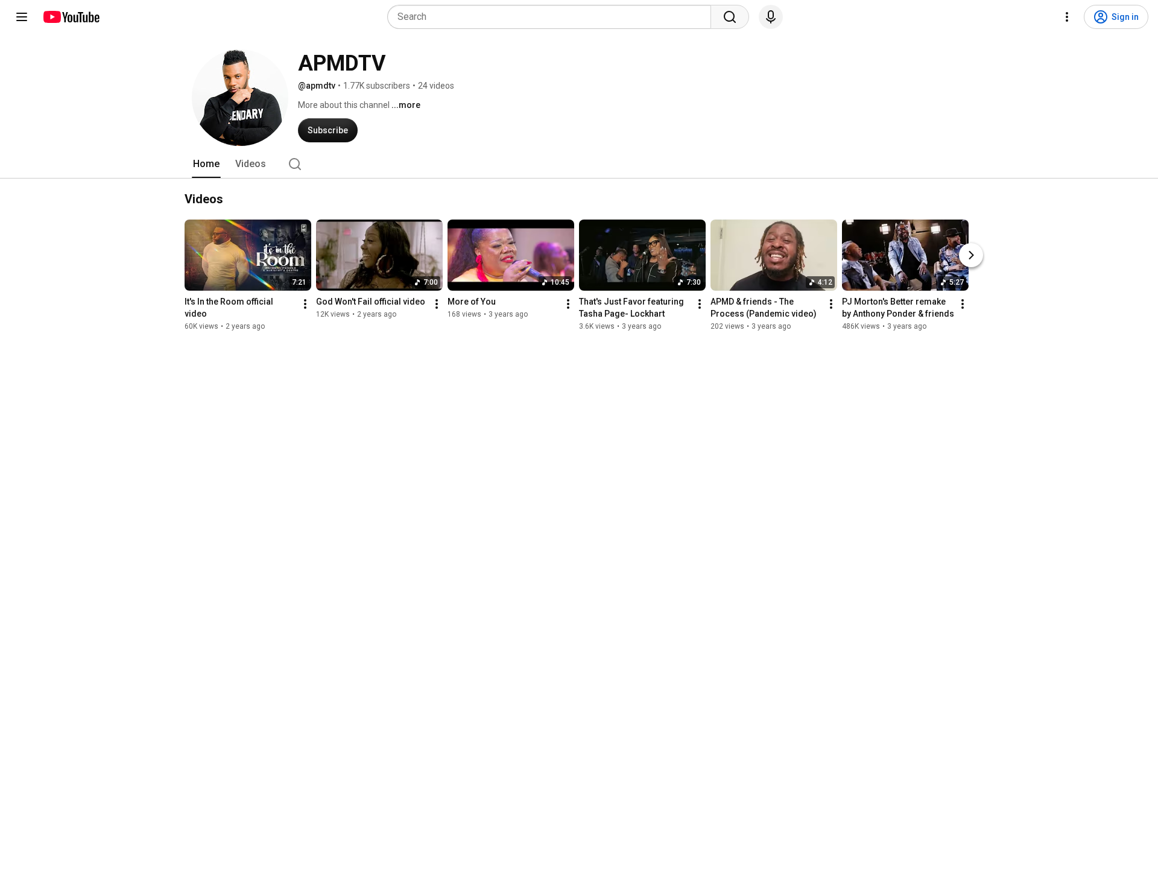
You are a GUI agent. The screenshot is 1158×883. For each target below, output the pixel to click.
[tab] (206, 164)
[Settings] (1067, 17)
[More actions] (305, 304)
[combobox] (552, 17)
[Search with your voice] (771, 17)
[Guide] (21, 17)
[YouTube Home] (71, 17)
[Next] (971, 255)
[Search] (729, 17)
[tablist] (579, 164)
